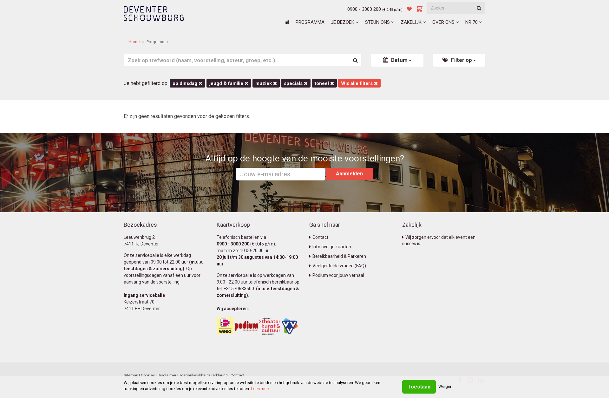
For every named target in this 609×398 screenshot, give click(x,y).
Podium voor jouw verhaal (338, 275)
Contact (320, 237)
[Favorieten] (409, 9)
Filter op (461, 60)
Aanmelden (349, 174)
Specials (294, 83)
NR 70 (472, 22)
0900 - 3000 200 (364, 9)
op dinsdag (186, 83)
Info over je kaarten (331, 246)
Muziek (264, 83)
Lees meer (260, 388)
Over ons (444, 22)
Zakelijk (412, 22)
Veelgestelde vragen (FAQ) (339, 265)
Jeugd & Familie (227, 83)
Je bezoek (343, 22)
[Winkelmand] (419, 9)
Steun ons (378, 22)
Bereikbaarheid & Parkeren (339, 256)
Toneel (322, 83)
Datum (399, 60)
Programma (310, 22)
